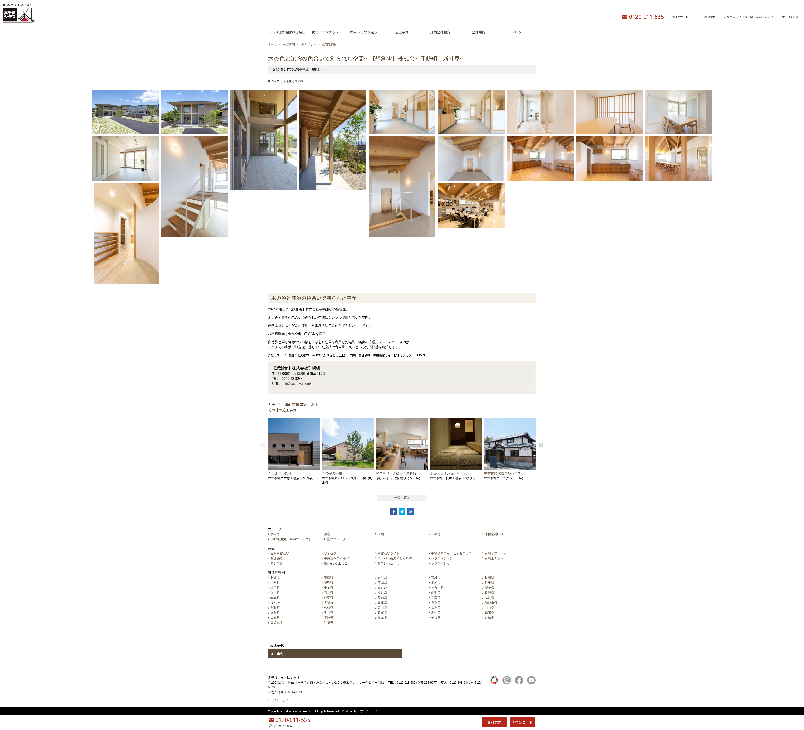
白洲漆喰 (276, 558)
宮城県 (436, 577)
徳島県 (275, 613)
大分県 (436, 618)
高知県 (436, 613)
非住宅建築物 (494, 534)
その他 (436, 534)
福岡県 (489, 613)
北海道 (275, 577)
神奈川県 (437, 587)
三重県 (436, 598)
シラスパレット (442, 563)
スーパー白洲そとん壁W (395, 558)
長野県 (489, 592)
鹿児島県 (276, 623)
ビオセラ (330, 553)
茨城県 (382, 582)
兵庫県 (382, 603)
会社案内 (478, 31)
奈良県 (436, 603)
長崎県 (328, 618)
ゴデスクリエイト (369, 711)
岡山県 (382, 608)
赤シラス (276, 563)
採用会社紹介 (440, 31)
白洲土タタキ (494, 558)
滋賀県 (489, 598)
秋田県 (489, 577)
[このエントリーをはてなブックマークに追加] (410, 511)
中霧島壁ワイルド (336, 558)
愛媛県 (382, 613)
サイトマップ (279, 700)
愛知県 (382, 598)
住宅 (327, 534)
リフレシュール (388, 563)
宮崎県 (489, 618)
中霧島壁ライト (388, 553)
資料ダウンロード (683, 17)
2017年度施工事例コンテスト (291, 539)
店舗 (381, 534)
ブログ (517, 31)
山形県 (275, 582)
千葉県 (328, 587)
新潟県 (489, 587)
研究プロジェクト (336, 539)
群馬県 (489, 582)
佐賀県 (275, 618)
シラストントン (442, 558)
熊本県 (382, 618)
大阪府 (328, 603)
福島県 (328, 582)
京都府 (275, 603)
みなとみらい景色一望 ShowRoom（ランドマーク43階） (762, 17)
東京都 (382, 587)
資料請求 (709, 17)
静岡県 (328, 598)
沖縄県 (328, 623)
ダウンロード (522, 722)
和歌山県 (491, 603)
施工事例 (402, 31)
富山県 (275, 592)
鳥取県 (275, 608)
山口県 (489, 608)
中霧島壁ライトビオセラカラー (453, 553)
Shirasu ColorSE (335, 563)
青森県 (328, 577)
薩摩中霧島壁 (279, 553)
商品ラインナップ (325, 31)
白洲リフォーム (496, 553)
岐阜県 (275, 598)
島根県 (328, 608)
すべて (275, 534)
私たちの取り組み (363, 31)
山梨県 (436, 592)
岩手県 (382, 577)
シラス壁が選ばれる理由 (287, 31)
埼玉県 (275, 587)
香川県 (328, 613)
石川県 (328, 592)
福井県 (382, 592)
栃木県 (436, 582)
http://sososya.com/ (296, 383)
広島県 (436, 608)
